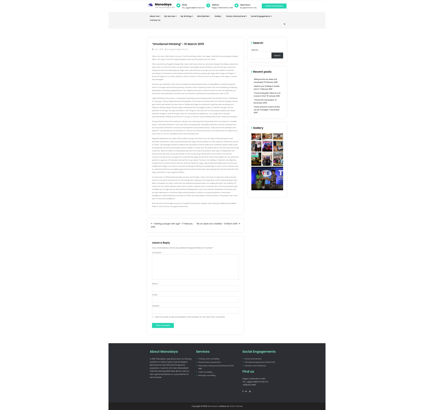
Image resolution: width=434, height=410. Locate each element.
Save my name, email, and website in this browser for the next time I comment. (190, 317)
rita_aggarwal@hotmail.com (193, 8)
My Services (169, 16)
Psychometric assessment (209, 362)
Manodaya (163, 4)
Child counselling (205, 372)
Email (155, 294)
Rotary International (235, 16)
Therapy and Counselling (208, 359)
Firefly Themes (236, 406)
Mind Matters (203, 16)
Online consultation (274, 6)
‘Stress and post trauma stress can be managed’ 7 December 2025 (267, 110)
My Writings (186, 16)
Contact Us (155, 20)
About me (154, 16)
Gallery (218, 16)
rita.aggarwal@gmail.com (177, 49)
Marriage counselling (207, 375)
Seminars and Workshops (255, 365)
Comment (157, 252)
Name (155, 283)
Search (254, 50)
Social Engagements (260, 16)
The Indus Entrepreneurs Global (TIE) (260, 362)
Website (155, 306)
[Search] (285, 24)
